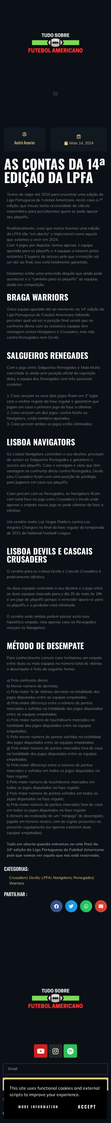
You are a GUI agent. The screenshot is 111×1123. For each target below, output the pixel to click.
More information (38, 1106)
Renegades (83, 877)
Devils (34, 877)
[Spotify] (70, 1051)
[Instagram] (55, 1051)
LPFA (46, 877)
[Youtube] (40, 1051)
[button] (55, 93)
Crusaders (18, 877)
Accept (87, 1106)
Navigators (62, 877)
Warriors (16, 883)
